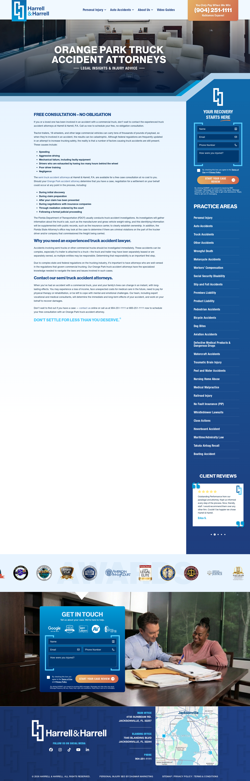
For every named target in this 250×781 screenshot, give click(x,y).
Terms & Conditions (206, 776)
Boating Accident (204, 454)
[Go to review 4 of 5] (221, 534)
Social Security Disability (209, 276)
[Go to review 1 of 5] (211, 534)
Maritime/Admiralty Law (209, 437)
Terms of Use (67, 679)
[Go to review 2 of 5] (215, 534)
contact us (84, 307)
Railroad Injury (203, 395)
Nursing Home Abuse (207, 379)
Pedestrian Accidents (207, 309)
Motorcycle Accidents (207, 259)
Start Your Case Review (215, 180)
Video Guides (166, 10)
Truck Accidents (204, 234)
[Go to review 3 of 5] (218, 534)
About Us (144, 10)
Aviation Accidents (205, 334)
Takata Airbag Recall (207, 445)
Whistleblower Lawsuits (208, 412)
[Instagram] (60, 750)
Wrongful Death (203, 251)
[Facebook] (51, 750)
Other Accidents (204, 243)
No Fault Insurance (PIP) (209, 404)
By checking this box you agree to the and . (220, 171)
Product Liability (204, 301)
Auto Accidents (120, 10)
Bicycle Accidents (205, 318)
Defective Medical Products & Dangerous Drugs (212, 344)
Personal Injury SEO (112, 776)
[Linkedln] (87, 750)
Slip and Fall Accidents (208, 284)
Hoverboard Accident (207, 429)
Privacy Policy (215, 172)
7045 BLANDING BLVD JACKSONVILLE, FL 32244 (135, 739)
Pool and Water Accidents (210, 370)
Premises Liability (205, 293)
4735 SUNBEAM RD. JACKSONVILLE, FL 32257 (135, 718)
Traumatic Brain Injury (207, 362)
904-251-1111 (143, 758)
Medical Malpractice (206, 387)
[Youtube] (78, 750)
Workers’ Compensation (208, 268)
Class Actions (202, 420)
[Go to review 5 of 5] (225, 534)
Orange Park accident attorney (63, 181)
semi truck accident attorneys (54, 177)
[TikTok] (69, 750)
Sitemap (167, 776)
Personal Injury (93, 10)
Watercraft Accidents (207, 354)
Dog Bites (200, 326)
